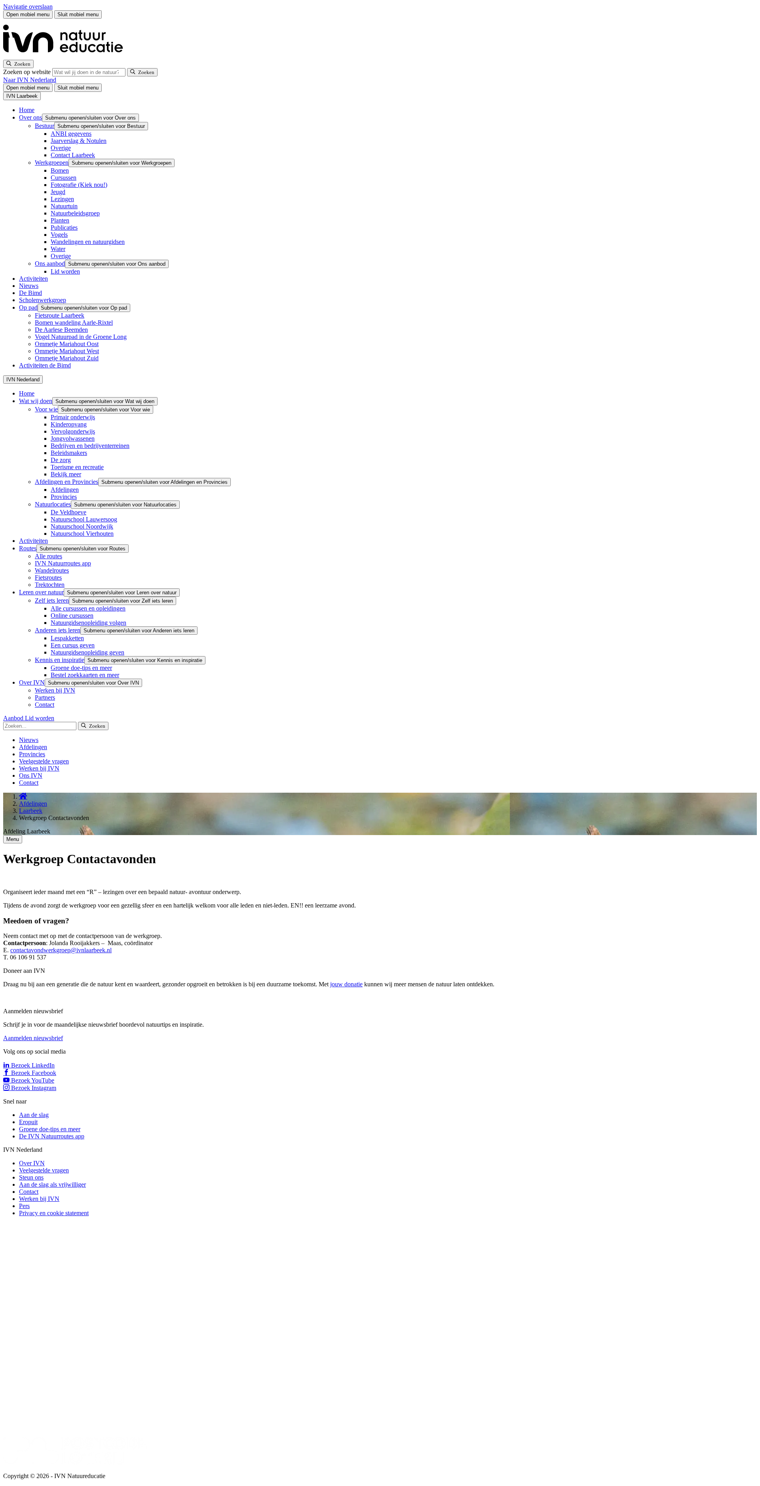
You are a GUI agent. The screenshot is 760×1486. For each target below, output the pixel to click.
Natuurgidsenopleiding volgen (88, 622)
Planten (60, 220)
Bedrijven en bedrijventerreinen (90, 445)
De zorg (61, 460)
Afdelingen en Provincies (66, 481)
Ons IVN (30, 775)
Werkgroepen (51, 162)
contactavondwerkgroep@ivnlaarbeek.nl (61, 950)
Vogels (59, 234)
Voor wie (46, 409)
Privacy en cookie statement (54, 1213)
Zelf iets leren (52, 600)
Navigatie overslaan (28, 6)
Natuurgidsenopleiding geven (87, 652)
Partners (45, 697)
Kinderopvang (69, 424)
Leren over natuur (41, 592)
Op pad (28, 307)
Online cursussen (72, 615)
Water (58, 248)
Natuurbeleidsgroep (75, 213)
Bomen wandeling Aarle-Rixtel (74, 322)
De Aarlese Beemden (61, 329)
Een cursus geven (73, 645)
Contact (44, 704)
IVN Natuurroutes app (63, 563)
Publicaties (64, 227)
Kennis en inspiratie (59, 659)
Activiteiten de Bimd (45, 365)
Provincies (64, 496)
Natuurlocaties (53, 504)
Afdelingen (65, 489)
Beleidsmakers (69, 452)
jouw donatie (346, 984)
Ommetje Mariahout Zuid (67, 358)
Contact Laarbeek (73, 155)
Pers (24, 1205)
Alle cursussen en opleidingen (88, 608)
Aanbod (14, 718)
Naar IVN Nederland (29, 79)
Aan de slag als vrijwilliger (52, 1184)
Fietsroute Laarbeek (59, 315)
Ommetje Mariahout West (67, 351)
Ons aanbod (50, 263)
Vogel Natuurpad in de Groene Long (81, 336)
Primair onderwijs (73, 417)
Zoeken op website (27, 71)
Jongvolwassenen (73, 438)
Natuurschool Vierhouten (82, 533)
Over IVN (32, 682)
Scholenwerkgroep (42, 300)
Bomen (60, 170)
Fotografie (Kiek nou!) (79, 184)
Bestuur (44, 125)
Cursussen (63, 177)
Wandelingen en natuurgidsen (88, 241)
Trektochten (50, 584)
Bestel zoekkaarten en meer (85, 675)
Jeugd (58, 191)
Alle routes (48, 556)
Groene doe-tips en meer (81, 667)
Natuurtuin (64, 206)
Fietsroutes (48, 577)
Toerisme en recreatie (77, 467)
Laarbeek (30, 810)
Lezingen (62, 199)
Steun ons (31, 1177)
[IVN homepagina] (66, 56)
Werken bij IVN (55, 690)
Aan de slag (34, 1114)
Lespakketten (67, 638)
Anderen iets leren (57, 630)
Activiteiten (33, 278)
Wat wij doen (35, 401)
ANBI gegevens (71, 133)
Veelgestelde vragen (44, 761)
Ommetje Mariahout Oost (67, 344)
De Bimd (30, 292)
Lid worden (65, 271)
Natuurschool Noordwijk (82, 526)
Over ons (30, 117)
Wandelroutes (52, 570)
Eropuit (28, 1122)
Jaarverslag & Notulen (78, 140)
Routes (27, 548)
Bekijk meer (66, 474)
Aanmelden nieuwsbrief (33, 1038)
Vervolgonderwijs (73, 431)
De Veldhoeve (68, 512)
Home (26, 110)
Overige (61, 148)
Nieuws (28, 285)
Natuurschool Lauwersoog (84, 519)
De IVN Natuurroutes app (51, 1136)
